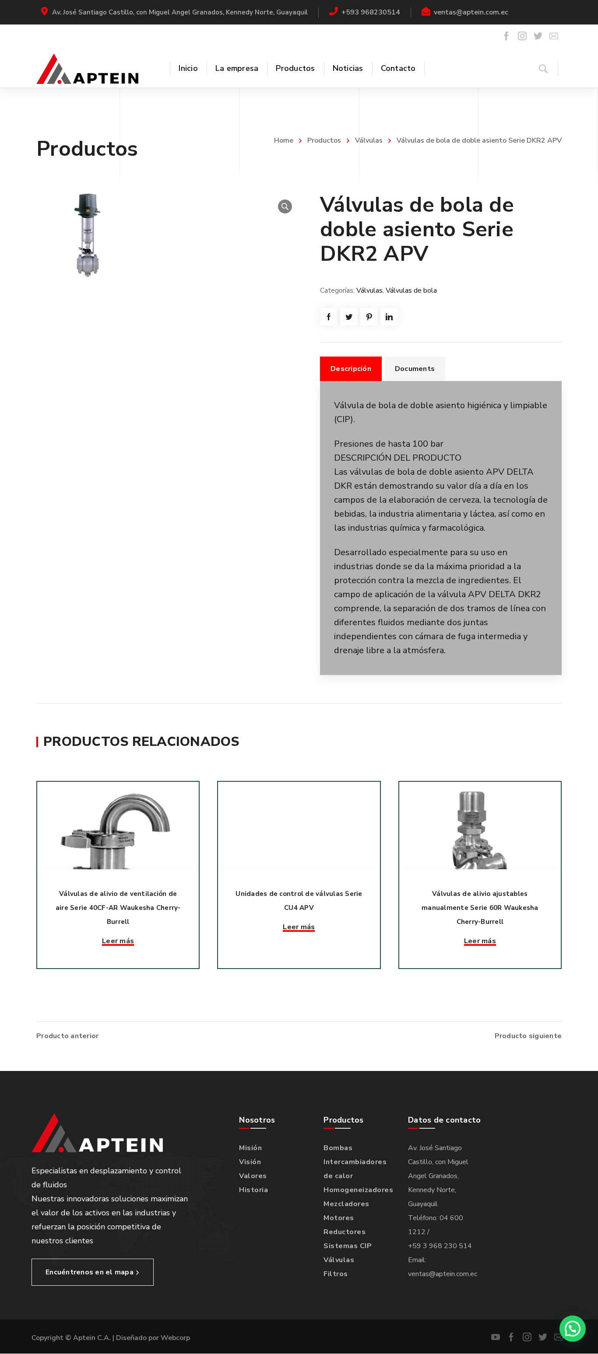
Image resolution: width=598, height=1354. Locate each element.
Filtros (336, 1274)
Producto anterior (67, 1035)
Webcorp (175, 1338)
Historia (253, 1190)
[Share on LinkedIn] (389, 316)
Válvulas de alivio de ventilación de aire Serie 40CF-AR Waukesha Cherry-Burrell (118, 907)
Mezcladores (346, 1204)
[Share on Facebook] (329, 316)
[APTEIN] (87, 68)
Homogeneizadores (358, 1190)
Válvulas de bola (411, 290)
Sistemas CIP (348, 1246)
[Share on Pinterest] (369, 316)
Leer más (118, 941)
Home (283, 140)
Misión (250, 1148)
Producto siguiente (528, 1035)
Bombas (338, 1148)
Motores (339, 1218)
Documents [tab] (415, 369)
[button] (285, 206)
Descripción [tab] (351, 369)
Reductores (345, 1232)
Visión (250, 1162)
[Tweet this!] (349, 316)
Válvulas (369, 140)
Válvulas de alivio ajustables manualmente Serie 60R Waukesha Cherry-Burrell (480, 907)
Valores (253, 1176)
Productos (324, 140)
